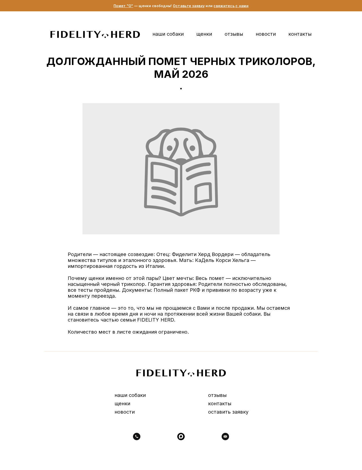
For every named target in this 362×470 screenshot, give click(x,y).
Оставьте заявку (189, 6)
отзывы (234, 34)
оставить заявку (228, 412)
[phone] (136, 436)
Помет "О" (123, 6)
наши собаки (168, 34)
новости (266, 34)
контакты (300, 34)
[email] (225, 436)
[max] (181, 436)
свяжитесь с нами (231, 6)
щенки (204, 34)
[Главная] (95, 34)
